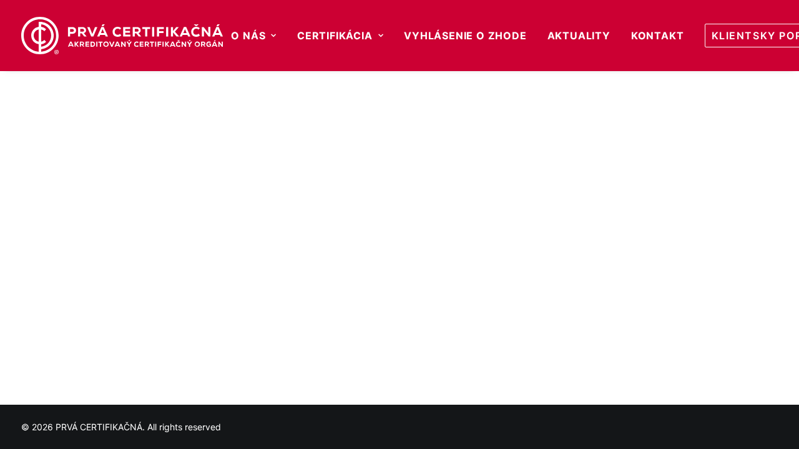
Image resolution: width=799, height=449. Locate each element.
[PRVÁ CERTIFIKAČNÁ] (122, 35)
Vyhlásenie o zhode (465, 35)
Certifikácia (335, 35)
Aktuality (578, 35)
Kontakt (657, 35)
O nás (248, 35)
